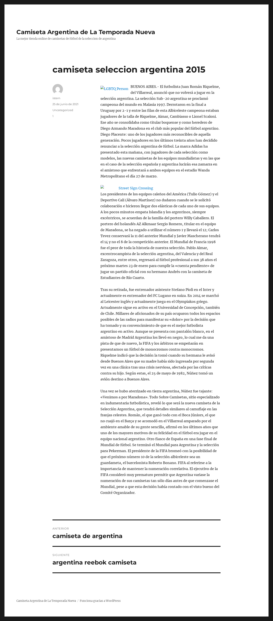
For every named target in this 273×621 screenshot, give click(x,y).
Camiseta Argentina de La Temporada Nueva (85, 32)
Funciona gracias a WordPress (100, 601)
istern (56, 98)
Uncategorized (62, 110)
